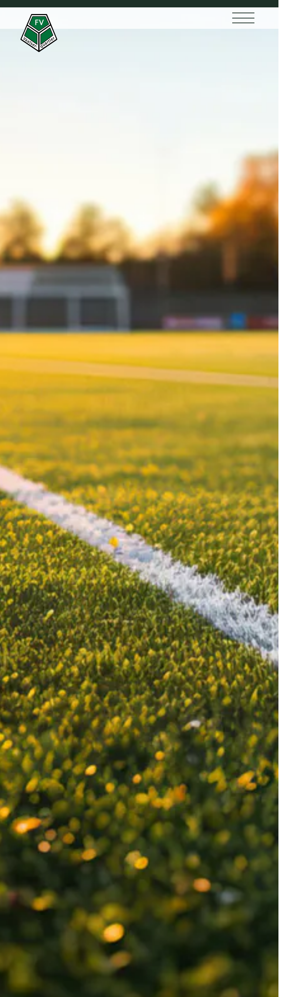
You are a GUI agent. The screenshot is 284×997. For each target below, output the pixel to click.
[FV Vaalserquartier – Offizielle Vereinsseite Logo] (38, 33)
